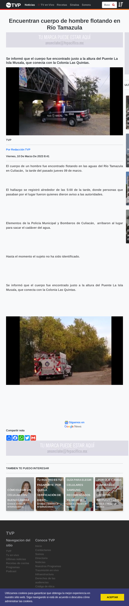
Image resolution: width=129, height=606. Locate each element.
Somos (39, 554)
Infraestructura (44, 574)
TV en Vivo (47, 4)
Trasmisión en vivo (47, 570)
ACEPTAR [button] (112, 597)
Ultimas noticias (16, 559)
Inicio (38, 546)
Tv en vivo (12, 555)
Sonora (86, 4)
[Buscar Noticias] (113, 5)
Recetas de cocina (17, 563)
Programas (13, 567)
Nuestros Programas (48, 566)
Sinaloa (74, 4)
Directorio (41, 558)
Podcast (11, 571)
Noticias (30, 4)
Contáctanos (43, 550)
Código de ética (44, 586)
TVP (8, 551)
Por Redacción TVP (18, 149)
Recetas (62, 4)
